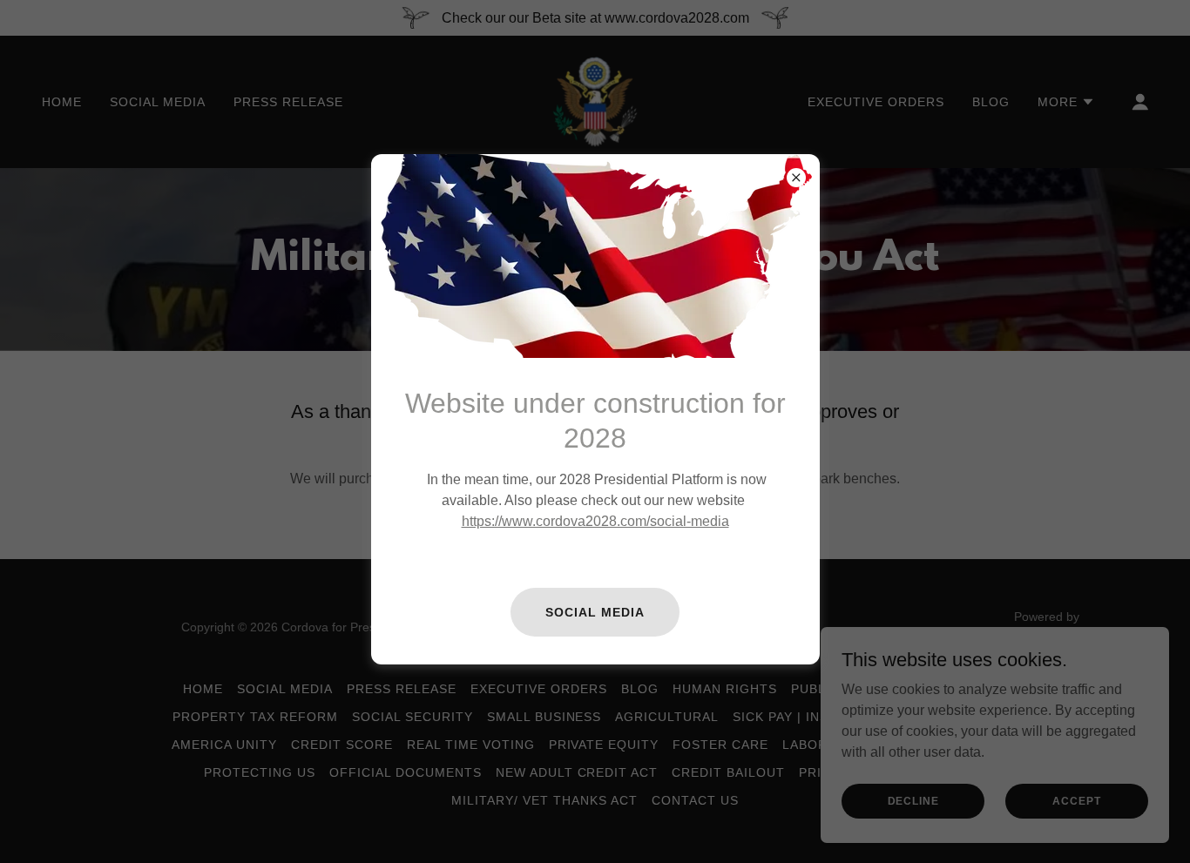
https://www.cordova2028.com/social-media (595, 521)
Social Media (595, 612)
